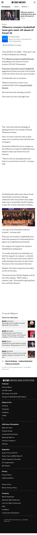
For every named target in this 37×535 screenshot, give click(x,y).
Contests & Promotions (10, 434)
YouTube (5, 406)
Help (3, 506)
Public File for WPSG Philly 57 (12, 456)
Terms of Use (6, 484)
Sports (4, 24)
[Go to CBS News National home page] (18, 2)
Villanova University (12, 364)
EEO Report (6, 466)
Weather (25, 7)
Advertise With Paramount (11, 500)
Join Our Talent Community (11, 503)
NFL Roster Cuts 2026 (9, 393)
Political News (7, 387)
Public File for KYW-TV (10, 453)
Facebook (5, 409)
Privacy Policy (6, 475)
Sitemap (5, 444)
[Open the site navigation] (6, 2)
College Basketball (25, 361)
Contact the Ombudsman (10, 513)
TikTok (4, 415)
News (17, 7)
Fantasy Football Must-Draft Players (14, 397)
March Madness (11, 361)
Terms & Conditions (8, 440)
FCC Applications (8, 462)
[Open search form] (34, 2)
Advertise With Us (8, 437)
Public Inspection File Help (11, 459)
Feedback (5, 509)
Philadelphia (6, 7)
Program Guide (7, 431)
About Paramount (8, 497)
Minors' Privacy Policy (9, 488)
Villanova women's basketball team (19, 59)
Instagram (5, 412)
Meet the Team (7, 428)
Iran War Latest (7, 390)
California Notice (8, 478)
